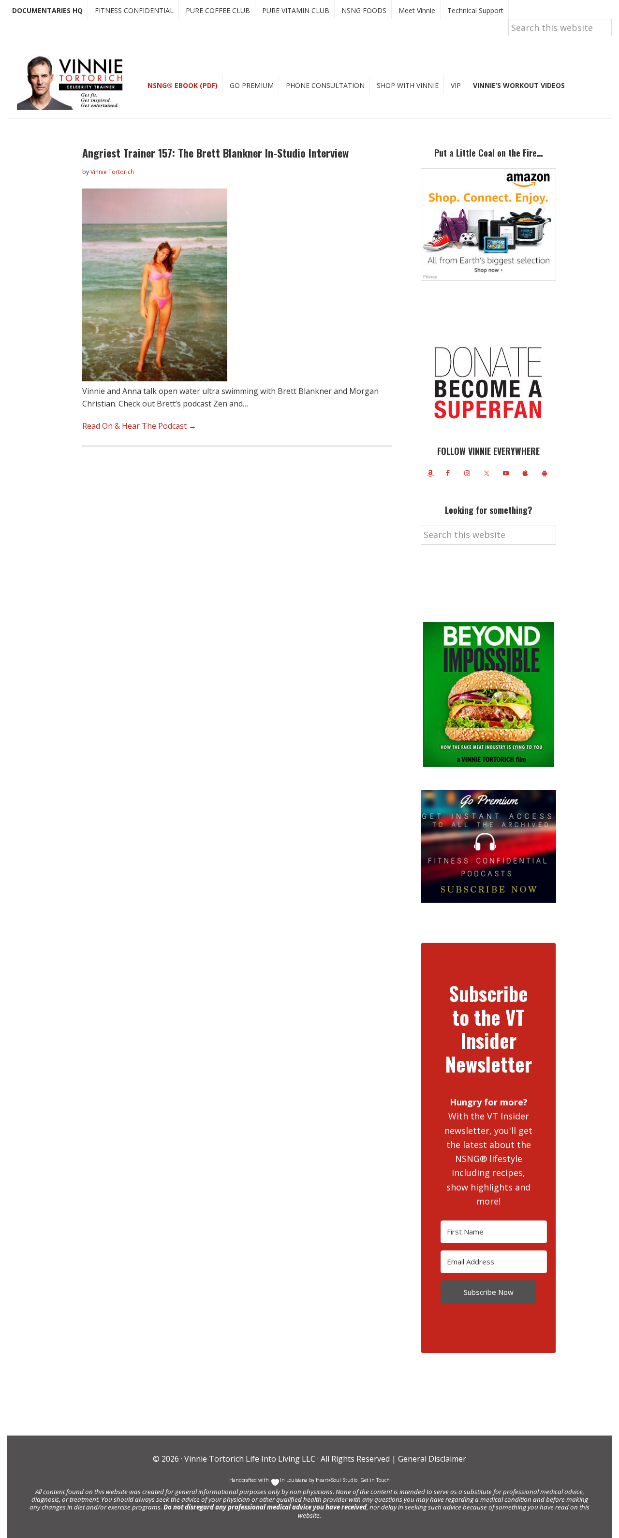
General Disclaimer (431, 1458)
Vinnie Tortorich (73, 82)
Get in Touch (375, 1480)
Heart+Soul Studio (335, 1480)
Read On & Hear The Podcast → (139, 426)
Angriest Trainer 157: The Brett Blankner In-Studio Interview (215, 152)
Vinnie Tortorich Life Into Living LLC (249, 1458)
